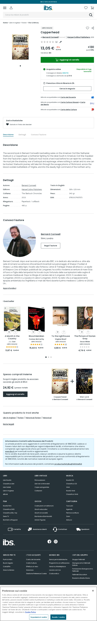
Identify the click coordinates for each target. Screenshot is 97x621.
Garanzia (29, 570)
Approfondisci (9, 288)
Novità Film (7, 506)
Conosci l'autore (38, 134)
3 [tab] (51, 357)
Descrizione (8, 134)
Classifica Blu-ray (10, 513)
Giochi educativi (41, 509)
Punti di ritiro (7, 559)
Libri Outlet (7, 487)
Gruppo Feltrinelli (78, 559)
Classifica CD (71, 484)
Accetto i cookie (58, 617)
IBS (50, 53)
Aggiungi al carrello (69, 59)
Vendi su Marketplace (57, 566)
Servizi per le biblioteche (58, 559)
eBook (5, 494)
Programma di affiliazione (59, 563)
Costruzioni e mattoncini (44, 506)
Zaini (68, 516)
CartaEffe (6, 566)
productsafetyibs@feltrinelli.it (68, 464)
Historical (47, 417)
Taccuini (69, 506)
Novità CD (70, 480)
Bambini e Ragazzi (10, 520)
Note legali (8, 424)
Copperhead (60, 397)
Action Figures (40, 520)
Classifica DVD (8, 509)
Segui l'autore (50, 245)
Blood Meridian (36, 336)
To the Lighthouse (61, 336)
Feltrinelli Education (79, 574)
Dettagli (22, 134)
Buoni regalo (8, 563)
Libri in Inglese (8, 491)
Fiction (21, 417)
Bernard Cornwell (51, 37)
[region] (48, 604)
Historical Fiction (33, 417)
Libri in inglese (9, 417)
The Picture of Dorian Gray (84, 337)
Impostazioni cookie (39, 617)
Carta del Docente (68, 97)
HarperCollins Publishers (78, 37)
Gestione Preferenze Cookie (36, 573)
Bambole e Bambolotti (43, 516)
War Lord (84, 397)
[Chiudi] (93, 590)
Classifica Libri (8, 484)
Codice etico (54, 573)
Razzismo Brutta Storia (81, 578)
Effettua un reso (32, 566)
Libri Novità (7, 480)
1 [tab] (20, 65)
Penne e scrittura (72, 513)
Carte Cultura (31, 563)
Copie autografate (42, 487)
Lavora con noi (55, 570)
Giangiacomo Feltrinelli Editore (81, 564)
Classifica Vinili (72, 494)
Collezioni (38, 491)
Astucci (69, 520)
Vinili (68, 487)
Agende (69, 509)
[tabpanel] (20, 47)
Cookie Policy (30, 612)
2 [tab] (48, 357)
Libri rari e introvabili (42, 484)
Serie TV (6, 516)
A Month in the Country (12, 337)
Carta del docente (33, 559)
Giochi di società (41, 513)
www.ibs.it (9, 451)
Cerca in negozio (67, 88)
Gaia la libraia (8, 570)
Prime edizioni (40, 480)
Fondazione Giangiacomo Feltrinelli (82, 570)
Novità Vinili (70, 491)
